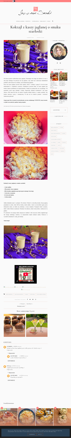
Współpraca (35, 21)
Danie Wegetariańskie (19, 294)
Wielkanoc (62, 148)
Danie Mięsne (54, 130)
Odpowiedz (9, 350)
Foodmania (9, 346)
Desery (26, 294)
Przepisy (28, 21)
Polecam (64, 142)
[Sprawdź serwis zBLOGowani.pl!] (25, 290)
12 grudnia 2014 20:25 (23, 355)
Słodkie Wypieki (54, 148)
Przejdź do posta (14, 334)
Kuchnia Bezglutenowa (41, 294)
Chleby (61, 127)
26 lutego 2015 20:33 (16, 365)
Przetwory (53, 145)
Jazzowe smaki (13, 355)
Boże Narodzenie (9, 294)
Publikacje (43, 21)
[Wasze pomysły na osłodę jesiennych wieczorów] (34, 287)
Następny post (21, 306)
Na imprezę (53, 142)
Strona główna (20, 21)
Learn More (32, 434)
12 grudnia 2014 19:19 (17, 346)
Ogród (59, 142)
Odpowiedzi (12, 353)
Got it (40, 434)
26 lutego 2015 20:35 (23, 375)
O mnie (48, 21)
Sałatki (59, 145)
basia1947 (9, 365)
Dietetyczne (32, 294)
